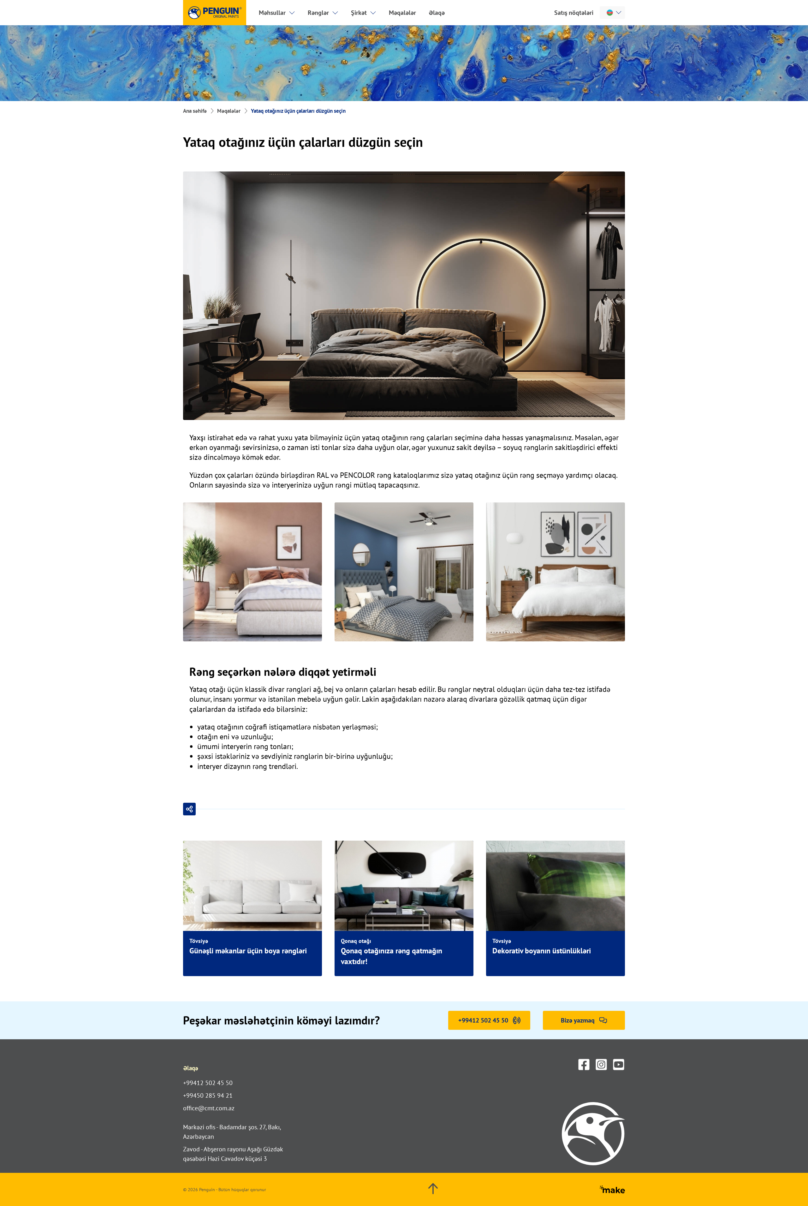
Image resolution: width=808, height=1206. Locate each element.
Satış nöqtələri (573, 13)
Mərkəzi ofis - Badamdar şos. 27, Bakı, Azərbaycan (232, 1132)
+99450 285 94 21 (208, 1095)
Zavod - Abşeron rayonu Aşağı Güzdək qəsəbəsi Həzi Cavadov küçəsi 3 (233, 1154)
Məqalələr (402, 13)
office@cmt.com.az (209, 1108)
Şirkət (359, 13)
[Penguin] (214, 12)
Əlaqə (437, 13)
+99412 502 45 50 (208, 1083)
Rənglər (318, 13)
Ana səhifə (195, 110)
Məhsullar (272, 13)
